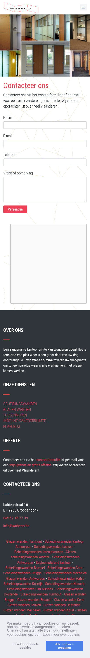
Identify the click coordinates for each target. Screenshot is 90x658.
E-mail (7, 136)
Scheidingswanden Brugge (22, 573)
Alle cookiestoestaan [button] (64, 645)
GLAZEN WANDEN (17, 409)
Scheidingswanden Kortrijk (23, 583)
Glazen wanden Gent (69, 599)
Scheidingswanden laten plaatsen (39, 552)
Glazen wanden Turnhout (24, 541)
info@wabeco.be (16, 526)
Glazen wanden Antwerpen (26, 578)
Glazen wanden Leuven (25, 605)
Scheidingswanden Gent (65, 568)
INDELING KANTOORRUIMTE (24, 420)
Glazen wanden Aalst (59, 610)
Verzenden (15, 209)
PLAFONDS (11, 426)
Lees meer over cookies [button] (61, 634)
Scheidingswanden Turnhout (41, 594)
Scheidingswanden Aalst (66, 578)
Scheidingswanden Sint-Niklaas (30, 589)
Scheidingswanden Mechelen (65, 573)
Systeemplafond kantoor (54, 562)
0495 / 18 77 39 (15, 518)
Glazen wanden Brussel (34, 599)
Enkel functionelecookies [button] (25, 645)
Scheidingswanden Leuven (53, 546)
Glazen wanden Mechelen (22, 610)
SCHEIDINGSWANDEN (20, 404)
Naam (7, 117)
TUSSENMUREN (15, 415)
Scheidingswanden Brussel (26, 568)
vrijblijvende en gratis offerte (30, 465)
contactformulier (48, 460)
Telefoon (9, 154)
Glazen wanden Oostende (62, 605)
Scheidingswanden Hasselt (65, 583)
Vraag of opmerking (18, 173)
